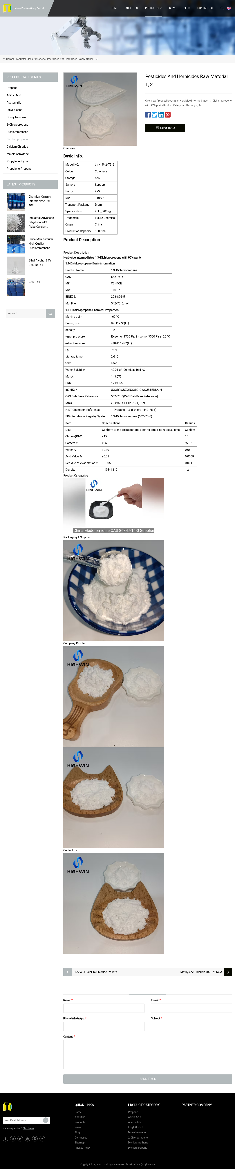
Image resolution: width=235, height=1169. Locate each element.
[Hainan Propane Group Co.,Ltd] (21, 1106)
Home (114, 8)
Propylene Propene (19, 168)
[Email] (45, 1120)
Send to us (167, 128)
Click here (28, 1128)
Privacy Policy (83, 1147)
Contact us (205, 8)
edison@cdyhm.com (144, 1164)
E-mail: (156, 1000)
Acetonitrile (14, 102)
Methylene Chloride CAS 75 (198, 972)
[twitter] (20, 1138)
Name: (68, 1000)
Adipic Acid (14, 95)
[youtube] (27, 1138)
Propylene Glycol (17, 161)
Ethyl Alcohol (15, 110)
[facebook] (5, 1138)
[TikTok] (42, 1138)
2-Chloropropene (17, 124)
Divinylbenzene (16, 117)
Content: (69, 1036)
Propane (12, 88)
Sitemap (80, 1142)
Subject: (156, 1018)
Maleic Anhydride (18, 154)
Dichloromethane (17, 132)
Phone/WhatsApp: (74, 1018)
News (172, 8)
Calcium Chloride (17, 146)
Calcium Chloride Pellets (101, 972)
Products (152, 8)
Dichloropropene (36, 58)
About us (131, 8)
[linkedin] (13, 1138)
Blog (187, 8)
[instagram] (35, 1138)
